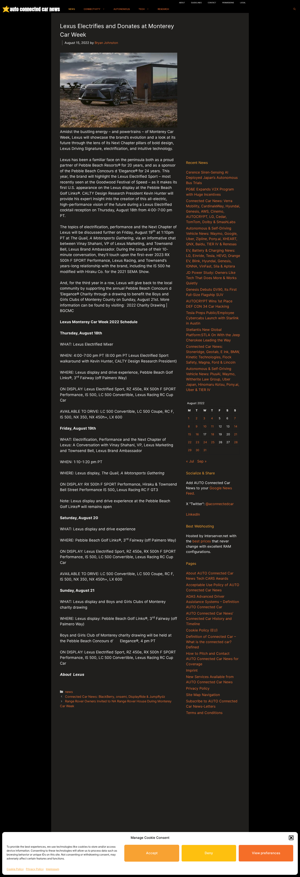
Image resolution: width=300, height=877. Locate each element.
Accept (152, 853)
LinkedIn (193, 514)
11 (212, 426)
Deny (209, 853)
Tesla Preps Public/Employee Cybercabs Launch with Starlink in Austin (212, 317)
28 (236, 442)
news (69, 692)
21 (235, 434)
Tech (142, 9)
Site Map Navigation (203, 694)
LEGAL (243, 3)
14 (235, 426)
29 (190, 450)
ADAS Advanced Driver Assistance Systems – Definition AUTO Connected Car (212, 601)
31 (204, 450)
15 (189, 434)
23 (197, 442)
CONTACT (212, 3)
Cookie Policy (15, 869)
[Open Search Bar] (294, 9)
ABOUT (182, 3)
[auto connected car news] (6, 9)
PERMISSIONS (228, 3)
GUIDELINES (196, 3)
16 (197, 434)
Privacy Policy (35, 869)
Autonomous (122, 9)
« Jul (190, 461)
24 (205, 442)
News (72, 9)
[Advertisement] (213, 87)
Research (163, 9)
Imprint (192, 670)
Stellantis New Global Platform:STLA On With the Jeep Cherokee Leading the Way (213, 334)
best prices (201, 541)
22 (190, 442)
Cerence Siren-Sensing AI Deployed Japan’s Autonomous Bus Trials (212, 177)
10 (204, 426)
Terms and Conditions (204, 712)
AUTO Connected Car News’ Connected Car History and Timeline (209, 618)
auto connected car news (35, 9)
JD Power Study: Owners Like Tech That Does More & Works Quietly (211, 277)
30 (197, 450)
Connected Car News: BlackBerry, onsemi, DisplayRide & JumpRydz (115, 696)
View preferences (266, 853)
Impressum (52, 869)
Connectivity (92, 9)
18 (212, 434)
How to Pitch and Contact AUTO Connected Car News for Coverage (212, 658)
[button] (291, 838)
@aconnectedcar (220, 504)
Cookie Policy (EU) (202, 630)
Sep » (202, 461)
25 (213, 442)
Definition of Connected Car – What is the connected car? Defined (211, 641)
